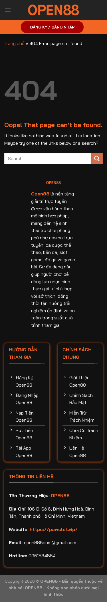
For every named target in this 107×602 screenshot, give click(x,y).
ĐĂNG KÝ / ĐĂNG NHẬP (52, 27)
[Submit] (97, 158)
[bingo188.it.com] (53, 10)
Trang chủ (14, 43)
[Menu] (7, 10)
